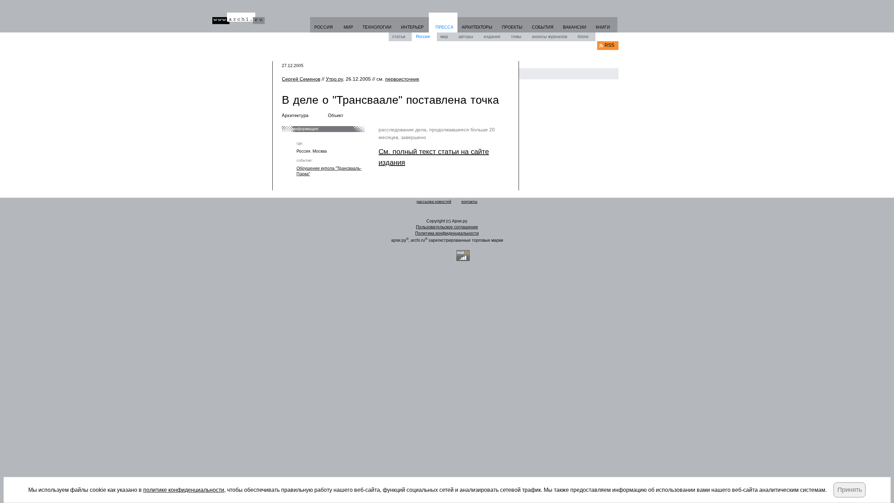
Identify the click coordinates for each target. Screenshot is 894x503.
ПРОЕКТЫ (512, 27)
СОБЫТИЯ (543, 27)
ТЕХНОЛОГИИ (376, 27)
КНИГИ (603, 27)
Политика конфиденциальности (447, 233)
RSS (609, 45)
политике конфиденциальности (183, 490)
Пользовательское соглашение (447, 227)
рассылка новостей (434, 201)
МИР (348, 27)
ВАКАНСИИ (574, 27)
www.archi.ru (238, 18)
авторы (466, 36)
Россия (423, 36)
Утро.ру (334, 79)
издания (492, 36)
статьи (398, 36)
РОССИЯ (323, 27)
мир (444, 36)
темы (516, 36)
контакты (469, 201)
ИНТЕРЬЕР (412, 27)
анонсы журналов (549, 36)
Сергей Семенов (301, 79)
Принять (849, 489)
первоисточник (402, 79)
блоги (583, 36)
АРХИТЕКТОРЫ (477, 27)
